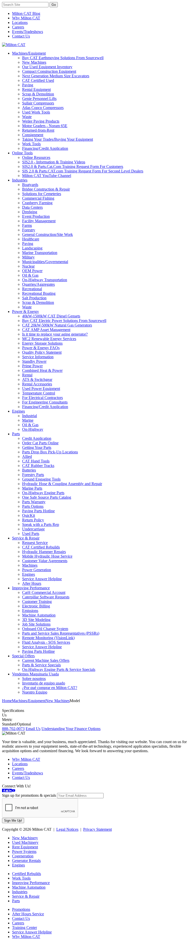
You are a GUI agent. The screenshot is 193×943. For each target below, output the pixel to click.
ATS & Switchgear (37, 379)
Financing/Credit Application (45, 148)
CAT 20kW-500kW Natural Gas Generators (57, 325)
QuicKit (28, 515)
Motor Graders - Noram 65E (44, 126)
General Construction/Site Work (47, 234)
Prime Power (32, 366)
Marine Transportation (39, 252)
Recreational (32, 289)
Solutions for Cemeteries (41, 194)
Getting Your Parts (36, 447)
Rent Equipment (25, 847)
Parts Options (32, 506)
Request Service (35, 542)
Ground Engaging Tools (41, 479)
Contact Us (21, 36)
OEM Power (32, 271)
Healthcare (30, 239)
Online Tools (22, 153)
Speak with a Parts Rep (40, 524)
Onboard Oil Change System (45, 629)
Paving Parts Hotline (38, 511)
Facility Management (39, 221)
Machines (29, 565)
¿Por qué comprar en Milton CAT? (49, 687)
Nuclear (28, 266)
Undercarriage (33, 529)
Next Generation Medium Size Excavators (55, 76)
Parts (16, 434)
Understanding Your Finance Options (71, 729)
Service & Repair (25, 538)
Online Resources (36, 157)
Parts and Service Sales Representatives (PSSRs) (60, 633)
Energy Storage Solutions (42, 343)
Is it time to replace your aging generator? (55, 334)
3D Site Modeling (36, 620)
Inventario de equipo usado (43, 683)
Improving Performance (31, 588)
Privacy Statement (97, 829)
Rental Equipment (36, 89)
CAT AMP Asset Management (46, 330)
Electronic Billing (36, 606)
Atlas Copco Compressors (43, 107)
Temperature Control (38, 393)
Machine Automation (39, 615)
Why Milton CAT (26, 18)
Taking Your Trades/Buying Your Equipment (57, 139)
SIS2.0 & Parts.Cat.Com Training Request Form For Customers (72, 166)
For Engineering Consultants (45, 402)
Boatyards (30, 185)
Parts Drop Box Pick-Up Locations (50, 452)
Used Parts (30, 533)
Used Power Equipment (41, 388)
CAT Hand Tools (36, 461)
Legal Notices (67, 829)
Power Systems (24, 851)
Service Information (38, 357)
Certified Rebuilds (26, 874)
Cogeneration (22, 856)
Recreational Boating (39, 293)
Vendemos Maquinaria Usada (35, 674)
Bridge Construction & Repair (46, 189)
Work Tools (31, 144)
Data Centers (32, 207)
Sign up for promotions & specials (29, 795)
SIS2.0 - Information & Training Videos (53, 162)
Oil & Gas (30, 275)
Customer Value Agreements (44, 561)
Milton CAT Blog (26, 13)
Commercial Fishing (38, 198)
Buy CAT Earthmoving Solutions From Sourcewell (63, 58)
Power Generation (36, 570)
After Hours (31, 583)
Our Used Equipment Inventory (47, 67)
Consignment (32, 135)
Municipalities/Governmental (45, 262)
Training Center (24, 927)
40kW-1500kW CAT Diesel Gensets (51, 316)
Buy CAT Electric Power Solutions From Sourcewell (64, 320)
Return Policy (33, 520)
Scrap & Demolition (38, 94)
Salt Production (34, 298)
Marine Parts (32, 488)
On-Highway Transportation (44, 280)
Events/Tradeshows (27, 31)
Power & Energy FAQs (41, 348)
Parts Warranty (33, 502)
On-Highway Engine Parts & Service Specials (58, 669)
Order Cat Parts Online (40, 443)
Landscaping (32, 248)
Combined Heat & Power (42, 370)
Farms (27, 225)
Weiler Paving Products (40, 121)
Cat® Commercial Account (43, 592)
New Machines (34, 62)
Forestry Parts (33, 475)
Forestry (28, 230)
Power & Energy (25, 311)
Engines (18, 411)
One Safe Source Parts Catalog (46, 497)
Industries (19, 180)
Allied (27, 456)
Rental (27, 375)
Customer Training (37, 601)
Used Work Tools (36, 112)
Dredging (29, 212)
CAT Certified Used (38, 80)
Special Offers (23, 656)
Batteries (29, 470)
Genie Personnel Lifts (39, 98)
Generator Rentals (26, 860)
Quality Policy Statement (42, 352)
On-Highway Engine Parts (43, 493)
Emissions (30, 610)
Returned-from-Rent (38, 130)
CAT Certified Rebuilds (41, 547)
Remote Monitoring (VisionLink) (48, 638)
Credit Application (36, 438)
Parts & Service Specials (41, 665)
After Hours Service (28, 914)
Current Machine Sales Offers (45, 660)
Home (7, 701)
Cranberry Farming (37, 203)
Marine (27, 420)
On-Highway (32, 429)
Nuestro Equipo (34, 692)
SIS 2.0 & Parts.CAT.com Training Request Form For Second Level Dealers (82, 171)
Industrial (29, 416)
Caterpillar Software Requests (45, 597)
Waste (27, 117)
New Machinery (25, 838)
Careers (18, 27)
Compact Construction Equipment (49, 71)
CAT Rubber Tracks (38, 465)
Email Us (33, 729)
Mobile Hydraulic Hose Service (47, 556)
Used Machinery (25, 842)
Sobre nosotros (34, 678)
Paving (27, 85)
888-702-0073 (13, 729)
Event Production (36, 216)
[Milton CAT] (13, 45)
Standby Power (34, 361)
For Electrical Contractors (42, 397)
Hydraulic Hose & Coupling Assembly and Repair (62, 484)
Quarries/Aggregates (38, 284)
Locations (20, 22)
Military (28, 257)
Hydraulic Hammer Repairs (44, 552)
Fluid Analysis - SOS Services (46, 642)
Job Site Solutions (36, 624)
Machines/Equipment (29, 53)
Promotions (21, 909)
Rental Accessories (37, 384)
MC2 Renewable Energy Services (49, 339)
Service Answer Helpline (42, 579)
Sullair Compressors (38, 103)
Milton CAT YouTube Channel (46, 175)
